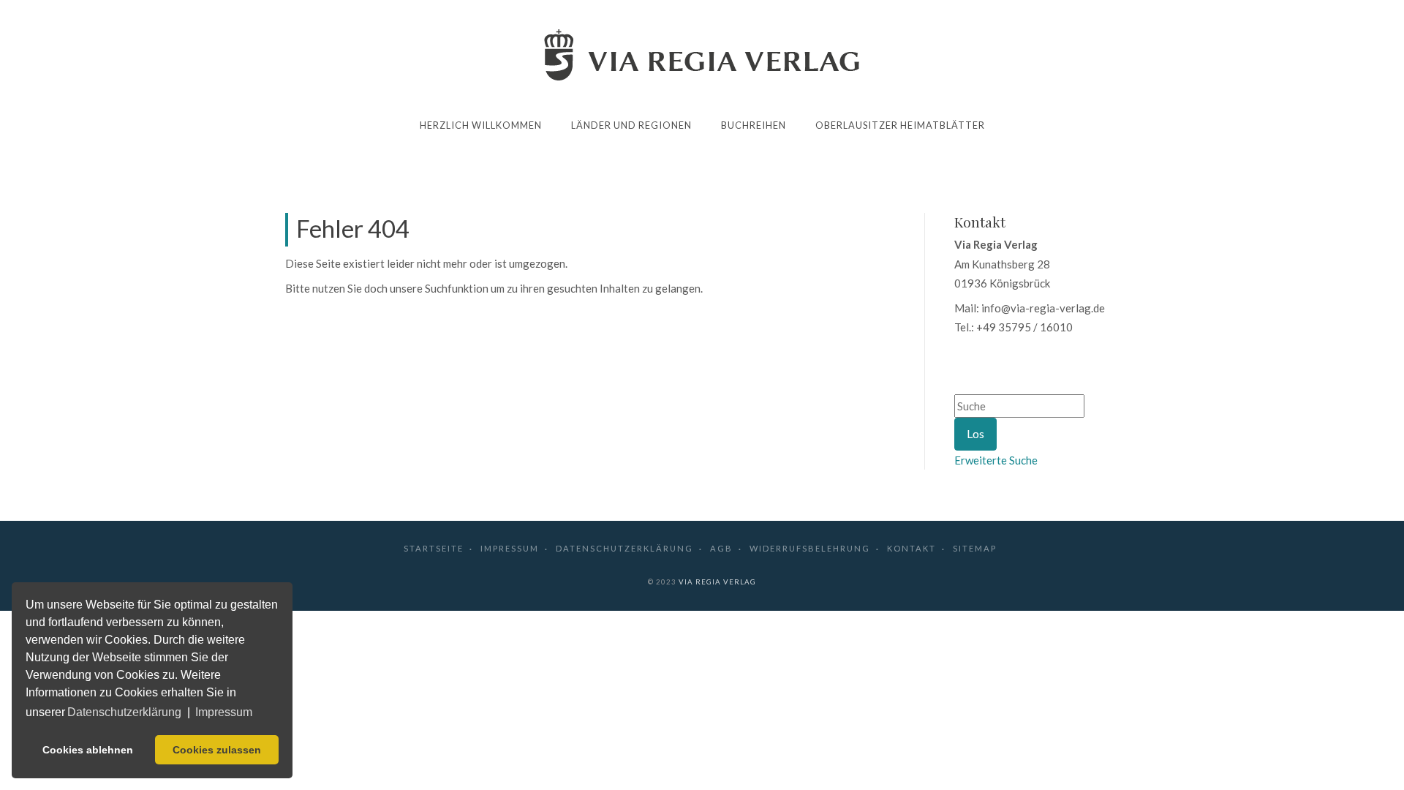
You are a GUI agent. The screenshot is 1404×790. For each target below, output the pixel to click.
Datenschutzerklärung (624, 548)
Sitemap (975, 548)
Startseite (434, 548)
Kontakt (911, 548)
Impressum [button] (223, 712)
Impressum (509, 548)
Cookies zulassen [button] (217, 750)
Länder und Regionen (631, 125)
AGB (721, 548)
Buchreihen (753, 125)
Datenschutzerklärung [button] (124, 712)
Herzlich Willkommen (481, 125)
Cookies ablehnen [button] (87, 750)
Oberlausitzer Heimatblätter (900, 125)
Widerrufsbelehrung (810, 548)
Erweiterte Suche (996, 460)
